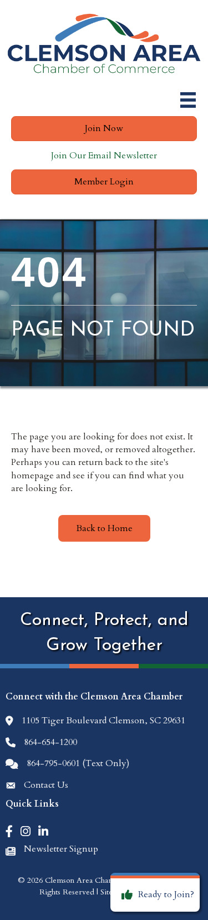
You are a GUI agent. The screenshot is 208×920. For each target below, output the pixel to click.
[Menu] (188, 100)
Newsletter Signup (61, 849)
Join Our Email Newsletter (104, 155)
